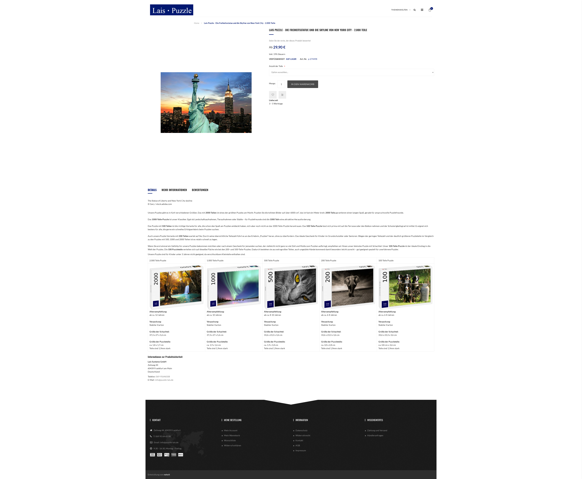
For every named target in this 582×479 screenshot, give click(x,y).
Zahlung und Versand (377, 430)
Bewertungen (200, 189)
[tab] (152, 191)
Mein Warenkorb (232, 435)
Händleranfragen (375, 435)
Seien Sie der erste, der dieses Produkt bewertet (290, 40)
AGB (298, 445)
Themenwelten (399, 10)
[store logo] (171, 9)
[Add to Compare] (282, 95)
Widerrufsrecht (303, 435)
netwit (167, 474)
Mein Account (230, 430)
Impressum (301, 450)
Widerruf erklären (232, 445)
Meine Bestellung (233, 420)
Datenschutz (301, 430)
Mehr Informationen (174, 189)
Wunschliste (230, 440)
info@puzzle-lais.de (164, 380)
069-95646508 (163, 376)
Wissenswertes (375, 420)
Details (152, 189)
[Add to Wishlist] (273, 95)
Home (196, 23)
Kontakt (156, 420)
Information (302, 420)
